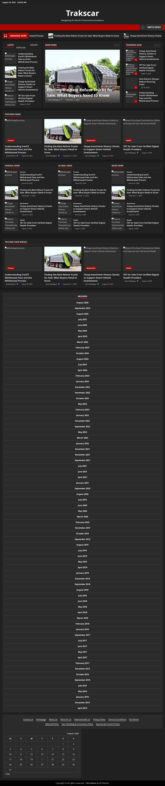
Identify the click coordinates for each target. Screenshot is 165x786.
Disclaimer (134, 719)
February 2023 (82, 409)
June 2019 (82, 556)
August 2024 (82, 359)
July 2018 (82, 595)
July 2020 (82, 499)
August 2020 (82, 494)
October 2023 (82, 398)
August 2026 (82, 302)
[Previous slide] (115, 45)
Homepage (41, 719)
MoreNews (91, 783)
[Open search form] (137, 27)
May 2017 (82, 652)
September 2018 (82, 584)
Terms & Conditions (117, 719)
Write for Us (65, 719)
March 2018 (82, 618)
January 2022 (82, 443)
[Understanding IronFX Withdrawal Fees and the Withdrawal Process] (23, 131)
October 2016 (82, 674)
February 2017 (82, 663)
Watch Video (154, 27)
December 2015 (82, 702)
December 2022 (82, 421)
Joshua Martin (11, 156)
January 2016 (82, 697)
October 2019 (82, 533)
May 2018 (82, 606)
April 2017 (82, 657)
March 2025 (82, 342)
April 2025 (82, 336)
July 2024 (82, 364)
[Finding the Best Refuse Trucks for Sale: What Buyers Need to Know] (82, 76)
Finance (11, 140)
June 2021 (82, 471)
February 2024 (82, 375)
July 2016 (82, 685)
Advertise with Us (82, 719)
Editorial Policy (52, 724)
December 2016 (82, 668)
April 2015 (82, 708)
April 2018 (82, 612)
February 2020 (82, 522)
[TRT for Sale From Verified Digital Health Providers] (141, 131)
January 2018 (82, 629)
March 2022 (82, 437)
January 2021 (82, 483)
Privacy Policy (99, 719)
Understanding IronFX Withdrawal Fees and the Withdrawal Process (10, 58)
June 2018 (82, 601)
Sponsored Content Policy (108, 724)
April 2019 (82, 567)
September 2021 (82, 460)
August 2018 (82, 590)
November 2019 (82, 528)
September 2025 (82, 308)
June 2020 (82, 505)
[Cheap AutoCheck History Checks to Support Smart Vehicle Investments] (102, 131)
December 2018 (82, 578)
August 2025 (82, 314)
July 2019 (82, 550)
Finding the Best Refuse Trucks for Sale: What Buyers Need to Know (70, 35)
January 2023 (82, 415)
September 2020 (82, 488)
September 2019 (82, 539)
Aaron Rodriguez (54, 100)
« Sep (7, 774)
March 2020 (82, 516)
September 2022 (82, 426)
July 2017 (82, 640)
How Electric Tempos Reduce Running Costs (131, 69)
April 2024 (82, 370)
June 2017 (82, 646)
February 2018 (82, 623)
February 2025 (82, 347)
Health (128, 140)
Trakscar (82, 13)
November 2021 (82, 454)
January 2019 (82, 573)
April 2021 (82, 477)
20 (42, 759)
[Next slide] (118, 45)
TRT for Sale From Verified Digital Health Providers (10, 100)
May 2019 (82, 561)
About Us (53, 719)
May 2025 (82, 330)
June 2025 (82, 325)
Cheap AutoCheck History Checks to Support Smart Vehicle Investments (10, 86)
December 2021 (82, 449)
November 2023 (82, 392)
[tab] (10, 45)
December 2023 (82, 387)
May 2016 (82, 691)
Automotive (91, 140)
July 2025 (82, 319)
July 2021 (82, 466)
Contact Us (28, 719)
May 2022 (82, 432)
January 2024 (82, 381)
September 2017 (82, 635)
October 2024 (82, 353)
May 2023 (82, 404)
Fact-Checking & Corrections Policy (77, 724)
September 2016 (82, 680)
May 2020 (82, 511)
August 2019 (82, 544)
